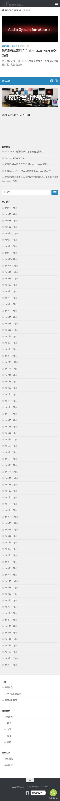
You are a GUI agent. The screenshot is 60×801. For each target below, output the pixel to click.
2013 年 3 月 (10, 568)
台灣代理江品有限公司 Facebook (16, 115)
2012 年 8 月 (10, 600)
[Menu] (56, 3)
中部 (9, 729)
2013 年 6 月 (10, 555)
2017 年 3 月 (10, 401)
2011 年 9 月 (10, 645)
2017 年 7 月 (10, 388)
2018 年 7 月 (10, 336)
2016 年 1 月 (10, 433)
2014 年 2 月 (10, 504)
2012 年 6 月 (10, 613)
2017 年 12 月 (10, 362)
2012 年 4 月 (10, 620)
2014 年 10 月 (10, 478)
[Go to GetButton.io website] (53, 798)
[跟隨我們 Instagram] (56, 81)
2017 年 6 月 (10, 394)
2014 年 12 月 (10, 472)
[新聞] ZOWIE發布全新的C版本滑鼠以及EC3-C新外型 (28, 171)
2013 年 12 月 (10, 517)
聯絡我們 (9, 765)
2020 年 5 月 (10, 253)
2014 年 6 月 (10, 497)
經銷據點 (9, 716)
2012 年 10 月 (10, 594)
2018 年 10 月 (10, 330)
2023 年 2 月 (10, 214)
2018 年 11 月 (10, 323)
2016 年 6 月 (10, 420)
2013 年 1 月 (10, 575)
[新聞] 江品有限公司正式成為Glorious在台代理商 (26, 164)
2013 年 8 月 (10, 542)
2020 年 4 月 (10, 259)
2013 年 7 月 (10, 549)
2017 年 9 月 (10, 375)
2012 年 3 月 (10, 626)
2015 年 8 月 (10, 452)
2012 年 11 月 (10, 587)
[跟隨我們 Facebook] (51, 81)
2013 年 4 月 (10, 562)
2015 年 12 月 (10, 439)
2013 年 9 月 (10, 536)
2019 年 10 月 (10, 278)
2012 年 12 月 (10, 581)
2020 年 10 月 (10, 233)
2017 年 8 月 (10, 381)
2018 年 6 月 (10, 343)
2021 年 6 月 (10, 227)
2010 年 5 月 (10, 665)
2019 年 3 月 (10, 311)
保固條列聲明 (11, 700)
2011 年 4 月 (10, 652)
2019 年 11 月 (10, 272)
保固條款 (9, 687)
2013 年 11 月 (10, 523)
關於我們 (9, 758)
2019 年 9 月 (10, 285)
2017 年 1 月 (10, 407)
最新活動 (6, 46)
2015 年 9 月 (10, 446)
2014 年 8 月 (10, 484)
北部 (9, 723)
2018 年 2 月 (10, 356)
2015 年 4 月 (10, 459)
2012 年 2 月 (10, 633)
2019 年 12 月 (10, 266)
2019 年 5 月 (10, 304)
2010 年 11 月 (10, 658)
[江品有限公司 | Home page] (16, 3)
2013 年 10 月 (10, 529)
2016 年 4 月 (10, 426)
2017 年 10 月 (10, 369)
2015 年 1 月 (10, 465)
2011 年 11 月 (10, 639)
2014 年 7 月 (10, 491)
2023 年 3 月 (10, 208)
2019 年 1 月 (10, 317)
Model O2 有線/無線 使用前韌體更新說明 (26, 151)
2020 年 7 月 (10, 246)
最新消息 (15, 46)
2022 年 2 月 (10, 220)
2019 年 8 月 (10, 291)
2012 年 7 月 (10, 607)
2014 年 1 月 (10, 510)
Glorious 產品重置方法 (15, 158)
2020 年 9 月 (10, 240)
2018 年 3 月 (10, 349)
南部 (9, 736)
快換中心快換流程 (13, 694)
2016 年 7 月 (10, 414)
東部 (9, 742)
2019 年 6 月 (10, 298)
